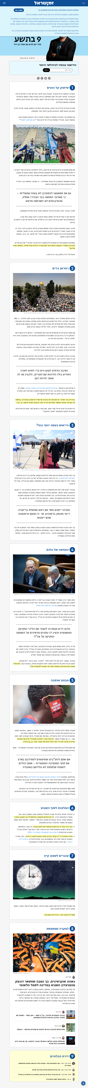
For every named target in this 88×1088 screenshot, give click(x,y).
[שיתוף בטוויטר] (45, 78)
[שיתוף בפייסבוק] (42, 78)
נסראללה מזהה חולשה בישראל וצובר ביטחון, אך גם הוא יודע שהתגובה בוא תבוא (40, 1042)
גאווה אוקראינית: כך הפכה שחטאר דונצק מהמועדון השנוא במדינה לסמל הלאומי (45, 983)
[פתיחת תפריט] (4, 3)
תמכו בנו (19, 10)
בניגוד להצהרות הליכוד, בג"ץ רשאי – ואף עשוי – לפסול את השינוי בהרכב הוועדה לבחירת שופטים (40, 1016)
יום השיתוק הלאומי (28, 120)
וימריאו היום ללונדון (67, 478)
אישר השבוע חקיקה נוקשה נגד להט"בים (44, 777)
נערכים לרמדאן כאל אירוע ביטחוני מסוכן (42, 388)
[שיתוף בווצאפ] (38, 78)
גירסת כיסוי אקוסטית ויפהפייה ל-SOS (43, 832)
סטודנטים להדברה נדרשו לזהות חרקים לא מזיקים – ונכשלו (41, 1029)
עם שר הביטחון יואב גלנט (46, 605)
